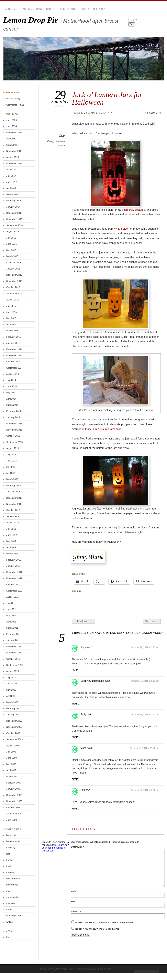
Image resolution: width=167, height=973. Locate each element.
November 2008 (14, 801)
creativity (106, 112)
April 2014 (11, 399)
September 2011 (14, 590)
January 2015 (13, 343)
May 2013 (11, 467)
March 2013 (12, 479)
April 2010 (11, 696)
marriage (10, 872)
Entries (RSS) (13, 98)
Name (74, 891)
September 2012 (14, 516)
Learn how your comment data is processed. (55, 848)
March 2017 (12, 194)
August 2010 (12, 671)
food (8, 866)
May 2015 (11, 318)
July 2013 (11, 454)
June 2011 (11, 609)
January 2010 (13, 714)
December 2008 (14, 795)
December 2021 (14, 132)
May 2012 (11, 541)
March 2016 (12, 256)
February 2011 (13, 634)
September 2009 (14, 739)
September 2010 (14, 665)
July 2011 (11, 603)
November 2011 (14, 578)
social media (12, 897)
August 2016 (12, 231)
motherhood (12, 884)
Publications (68, 9)
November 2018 (14, 151)
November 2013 (14, 429)
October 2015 (13, 287)
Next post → (151, 621)
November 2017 (14, 163)
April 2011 (11, 621)
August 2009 (12, 745)
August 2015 (12, 299)
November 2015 (14, 281)
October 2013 (13, 436)
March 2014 (12, 405)
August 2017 (12, 169)
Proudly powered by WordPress (56, 968)
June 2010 (11, 683)
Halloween (60, 141)
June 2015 (11, 312)
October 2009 (13, 733)
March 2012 (12, 553)
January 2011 (13, 640)
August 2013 (12, 448)
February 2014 (13, 411)
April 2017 (11, 188)
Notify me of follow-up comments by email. (104, 922)
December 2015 (14, 275)
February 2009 (13, 782)
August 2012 (12, 522)
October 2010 (13, 659)
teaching (10, 903)
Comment (77, 847)
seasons (61, 145)
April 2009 (11, 770)
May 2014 (11, 392)
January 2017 (13, 207)
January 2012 (13, 566)
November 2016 (14, 219)
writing (9, 922)
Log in (9, 937)
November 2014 (14, 355)
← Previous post (83, 621)
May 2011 (11, 615)
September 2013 (14, 442)
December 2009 (14, 721)
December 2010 (14, 646)
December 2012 (14, 498)
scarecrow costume (133, 209)
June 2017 (11, 182)
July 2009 (11, 752)
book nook (11, 835)
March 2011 (12, 628)
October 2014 (13, 361)
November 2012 (14, 504)
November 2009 (14, 727)
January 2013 (13, 491)
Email (74, 901)
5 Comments (154, 112)
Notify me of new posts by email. (97, 929)
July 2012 (11, 529)
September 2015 (14, 293)
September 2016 (14, 225)
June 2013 (11, 460)
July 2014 (11, 380)
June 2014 (11, 386)
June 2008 (11, 820)
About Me (11, 9)
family (9, 860)
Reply (75, 670)
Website (76, 911)
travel (9, 909)
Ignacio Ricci (104, 968)
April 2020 (11, 138)
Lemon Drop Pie (30, 19)
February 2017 (13, 200)
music (9, 891)
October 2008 (13, 807)
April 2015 (11, 324)
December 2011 (14, 572)
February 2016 (13, 262)
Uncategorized (13, 915)
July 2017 (11, 176)
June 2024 (11, 126)
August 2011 (12, 597)
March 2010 (12, 702)
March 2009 (12, 776)
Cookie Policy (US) (93, 9)
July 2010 (11, 677)
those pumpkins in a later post (103, 429)
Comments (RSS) (15, 105)
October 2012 (13, 510)
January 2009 (13, 789)
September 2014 (14, 368)
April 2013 (11, 473)
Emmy (50, 141)
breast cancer (13, 841)
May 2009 (11, 764)
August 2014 (12, 374)
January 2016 (13, 268)
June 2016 (11, 244)
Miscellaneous (13, 878)
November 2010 (14, 652)
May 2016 (11, 250)
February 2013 (13, 485)
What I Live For (123, 228)
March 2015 (12, 330)
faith (8, 853)
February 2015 (13, 337)
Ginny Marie (90, 112)
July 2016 (11, 238)
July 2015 (11, 306)
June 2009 (11, 758)
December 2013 (14, 423)
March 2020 (12, 145)
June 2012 (11, 535)
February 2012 (13, 560)
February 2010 (13, 708)
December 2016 (14, 213)
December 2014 (14, 349)
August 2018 (12, 157)
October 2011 (13, 584)
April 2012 (11, 547)
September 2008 (14, 813)
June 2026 (11, 120)
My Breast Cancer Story (38, 9)
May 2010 (11, 690)
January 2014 (13, 417)
